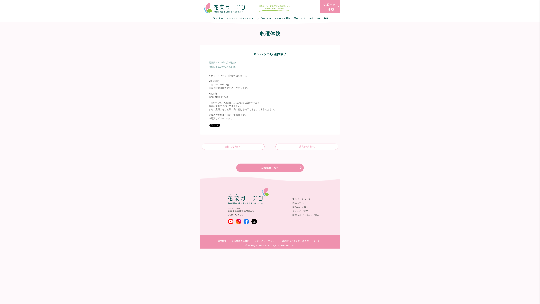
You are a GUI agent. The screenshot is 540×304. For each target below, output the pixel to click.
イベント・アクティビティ (240, 18)
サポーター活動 (329, 6)
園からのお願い (300, 207)
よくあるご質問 (300, 211)
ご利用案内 (217, 18)
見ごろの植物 (264, 18)
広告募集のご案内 (240, 240)
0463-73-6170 (236, 214)
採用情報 (222, 240)
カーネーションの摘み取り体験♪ (233, 147)
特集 (326, 18)
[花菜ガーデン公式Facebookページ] (246, 221)
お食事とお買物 (282, 18)
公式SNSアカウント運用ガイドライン (301, 240)
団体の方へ (298, 203)
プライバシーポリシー (265, 240)
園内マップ (299, 18)
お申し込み (314, 18)
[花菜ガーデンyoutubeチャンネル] (230, 221)
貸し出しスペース (301, 199)
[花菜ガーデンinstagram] (238, 221)
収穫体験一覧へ (270, 168)
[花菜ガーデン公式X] (254, 221)
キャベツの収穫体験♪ (306, 147)
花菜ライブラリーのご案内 (305, 215)
